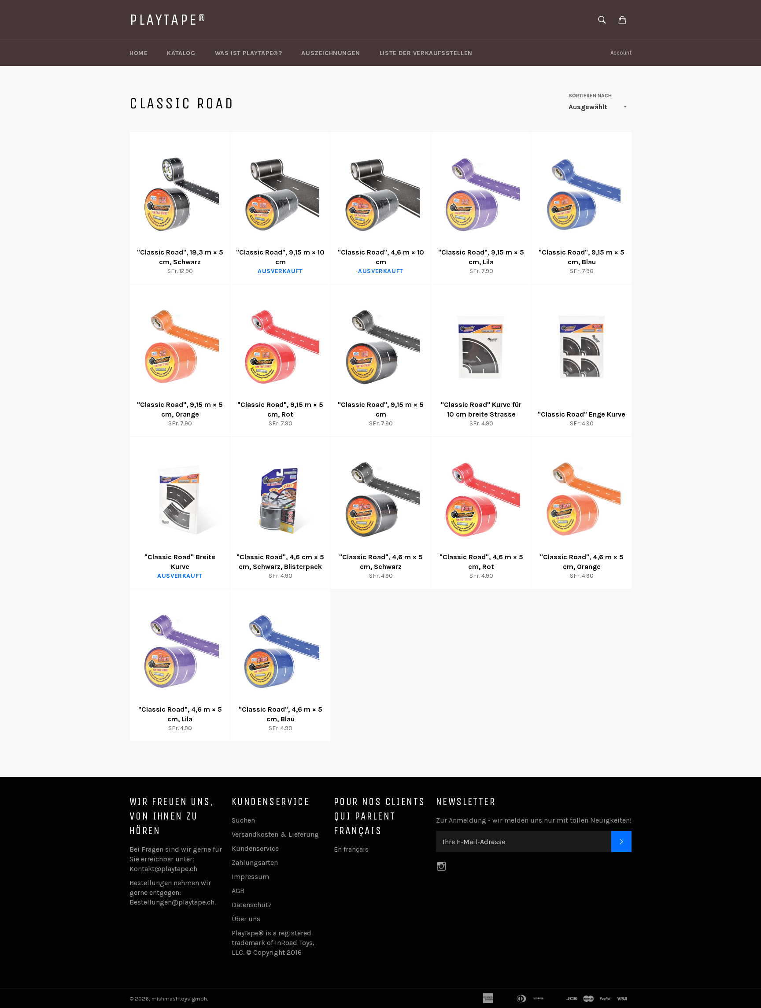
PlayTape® (168, 19)
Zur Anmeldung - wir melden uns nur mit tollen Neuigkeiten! (534, 820)
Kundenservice (255, 848)
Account (621, 52)
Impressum (250, 876)
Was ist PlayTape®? (248, 53)
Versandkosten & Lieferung (275, 834)
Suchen (243, 820)
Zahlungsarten (255, 862)
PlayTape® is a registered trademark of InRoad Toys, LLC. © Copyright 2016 (273, 942)
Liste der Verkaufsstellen (426, 53)
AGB (238, 890)
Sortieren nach (590, 95)
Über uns (246, 919)
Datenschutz (252, 905)
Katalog (181, 53)
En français (351, 849)
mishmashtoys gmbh (179, 998)
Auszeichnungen (330, 53)
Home (138, 53)
